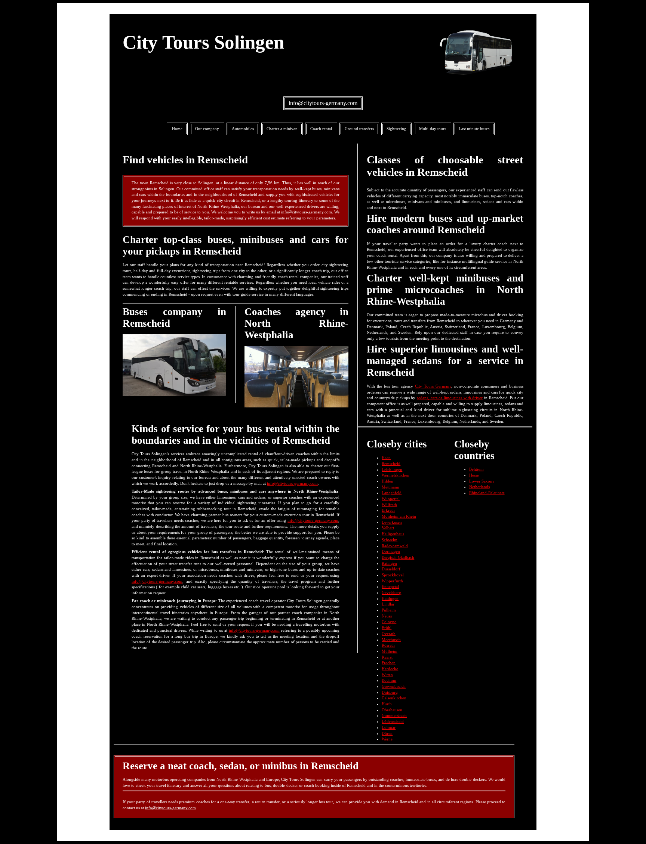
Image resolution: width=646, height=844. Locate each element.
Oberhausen (392, 710)
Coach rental (321, 128)
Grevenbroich (394, 686)
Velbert (388, 528)
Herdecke (390, 668)
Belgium (476, 469)
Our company (207, 128)
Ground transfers (359, 128)
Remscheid (391, 463)
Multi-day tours (432, 128)
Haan (386, 457)
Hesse (474, 475)
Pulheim (389, 610)
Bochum (389, 680)
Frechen (389, 662)
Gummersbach (394, 715)
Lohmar (389, 727)
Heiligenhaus (393, 534)
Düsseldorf (391, 569)
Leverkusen (392, 522)
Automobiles (243, 128)
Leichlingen (392, 469)
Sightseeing (396, 128)
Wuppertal (391, 498)
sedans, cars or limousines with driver (450, 397)
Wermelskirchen (395, 475)
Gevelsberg (391, 592)
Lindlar (388, 604)
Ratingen (389, 563)
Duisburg (390, 692)
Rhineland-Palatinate (487, 492)
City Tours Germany (433, 386)
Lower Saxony (482, 481)
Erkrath (388, 510)
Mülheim (389, 651)
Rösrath (388, 645)
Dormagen (391, 551)
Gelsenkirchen (394, 698)
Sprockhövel (393, 575)
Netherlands (479, 486)
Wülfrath (389, 504)
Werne (387, 739)
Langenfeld (392, 492)
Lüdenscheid (393, 721)
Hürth (387, 704)
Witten (387, 674)
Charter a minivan (282, 128)
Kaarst (387, 657)
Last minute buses (474, 128)
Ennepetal (390, 586)
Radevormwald (395, 545)
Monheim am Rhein (399, 516)
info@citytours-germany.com (323, 103)
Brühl (386, 627)
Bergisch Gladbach (398, 557)
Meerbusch (391, 639)
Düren (387, 733)
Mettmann (390, 487)
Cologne (389, 621)
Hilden (387, 481)
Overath (389, 633)
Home (177, 128)
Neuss (387, 616)
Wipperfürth (392, 581)
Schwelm (389, 539)
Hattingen (390, 598)
